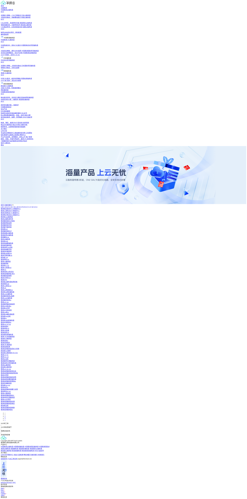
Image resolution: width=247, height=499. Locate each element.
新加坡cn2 (4, 229)
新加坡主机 (4, 405)
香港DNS (4, 280)
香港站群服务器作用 (8, 401)
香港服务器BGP (6, 231)
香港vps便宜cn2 (6, 286)
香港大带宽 (4, 375)
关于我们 (4, 129)
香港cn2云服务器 (6, 294)
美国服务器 (14, 448)
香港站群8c (4, 326)
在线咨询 (4, 459)
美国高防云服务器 (36, 448)
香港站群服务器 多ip (8, 273)
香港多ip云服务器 (7, 217)
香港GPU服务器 (6, 344)
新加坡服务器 (16, 450)
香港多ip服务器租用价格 (9, 282)
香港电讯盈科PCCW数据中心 (11, 209)
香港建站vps (5, 237)
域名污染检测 (18, 455)
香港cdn (3, 288)
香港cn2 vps (5, 302)
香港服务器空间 (6, 225)
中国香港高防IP (6, 107)
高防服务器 (4, 90)
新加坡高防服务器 (28, 450)
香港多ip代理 (5, 308)
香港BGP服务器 (6, 338)
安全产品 (4, 109)
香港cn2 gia (4, 355)
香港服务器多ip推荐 (7, 296)
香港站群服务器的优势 (8, 377)
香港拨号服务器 (6, 227)
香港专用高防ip (6, 322)
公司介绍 (4, 455)
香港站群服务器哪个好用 (9, 389)
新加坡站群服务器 (7, 334)
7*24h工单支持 (12, 459)
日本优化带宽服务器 (11, 62)
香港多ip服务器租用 (7, 314)
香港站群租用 (5, 347)
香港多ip (4, 318)
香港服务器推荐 (6, 276)
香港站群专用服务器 (8, 397)
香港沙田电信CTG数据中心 (10, 213)
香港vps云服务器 (6, 298)
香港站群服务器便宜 (8, 403)
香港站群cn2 (5, 328)
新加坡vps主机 (6, 316)
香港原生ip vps (6, 391)
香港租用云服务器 (7, 235)
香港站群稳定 (5, 342)
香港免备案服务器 (7, 243)
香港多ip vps (5, 265)
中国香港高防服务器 (11, 94)
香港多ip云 (4, 241)
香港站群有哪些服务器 (8, 379)
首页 (2, 6)
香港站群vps (5, 332)
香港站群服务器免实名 (8, 371)
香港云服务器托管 (7, 219)
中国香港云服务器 (11, 12)
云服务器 (4, 8)
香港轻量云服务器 (7, 233)
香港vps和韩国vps (7, 290)
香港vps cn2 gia (6, 324)
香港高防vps (5, 259)
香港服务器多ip (6, 300)
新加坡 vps (4, 257)
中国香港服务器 (19, 446)
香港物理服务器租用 (8, 304)
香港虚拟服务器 (6, 245)
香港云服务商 (5, 239)
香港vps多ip (5, 312)
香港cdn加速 (5, 330)
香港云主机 (4, 359)
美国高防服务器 (15, 102)
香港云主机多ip (6, 306)
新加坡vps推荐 (6, 351)
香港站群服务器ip (7, 409)
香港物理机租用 (6, 223)
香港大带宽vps (6, 278)
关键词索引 (8, 205)
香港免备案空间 (6, 249)
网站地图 (27, 455)
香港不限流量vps (6, 255)
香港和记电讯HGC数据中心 (10, 215)
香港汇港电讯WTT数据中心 (10, 211)
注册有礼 (7, 143)
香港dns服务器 (6, 365)
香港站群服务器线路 (8, 407)
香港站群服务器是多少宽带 (10, 349)
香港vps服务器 (6, 261)
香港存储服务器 (6, 383)
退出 (2, 145)
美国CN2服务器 (11, 75)
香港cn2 (3, 269)
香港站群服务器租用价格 (9, 373)
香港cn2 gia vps (6, 369)
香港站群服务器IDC (7, 395)
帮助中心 (10, 455)
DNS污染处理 (16, 119)
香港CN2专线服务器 (8, 336)
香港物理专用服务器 (8, 361)
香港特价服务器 (6, 251)
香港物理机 (4, 263)
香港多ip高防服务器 (7, 292)
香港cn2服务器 (6, 393)
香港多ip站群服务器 (7, 320)
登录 (2, 143)
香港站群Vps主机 (7, 247)
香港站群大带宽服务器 (8, 363)
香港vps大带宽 (6, 399)
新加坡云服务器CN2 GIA (9, 353)
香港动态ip (4, 387)
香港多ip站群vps (6, 253)
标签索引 (41, 455)
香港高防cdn (5, 284)
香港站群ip (4, 340)
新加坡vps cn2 (5, 385)
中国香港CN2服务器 (11, 42)
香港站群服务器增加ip (8, 381)
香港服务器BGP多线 (8, 221)
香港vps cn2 (5, 357)
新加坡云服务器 (6, 367)
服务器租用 (4, 34)
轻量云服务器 (16, 29)
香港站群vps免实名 (7, 271)
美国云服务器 (15, 20)
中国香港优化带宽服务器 (19, 48)
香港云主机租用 (6, 310)
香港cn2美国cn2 (6, 267)
